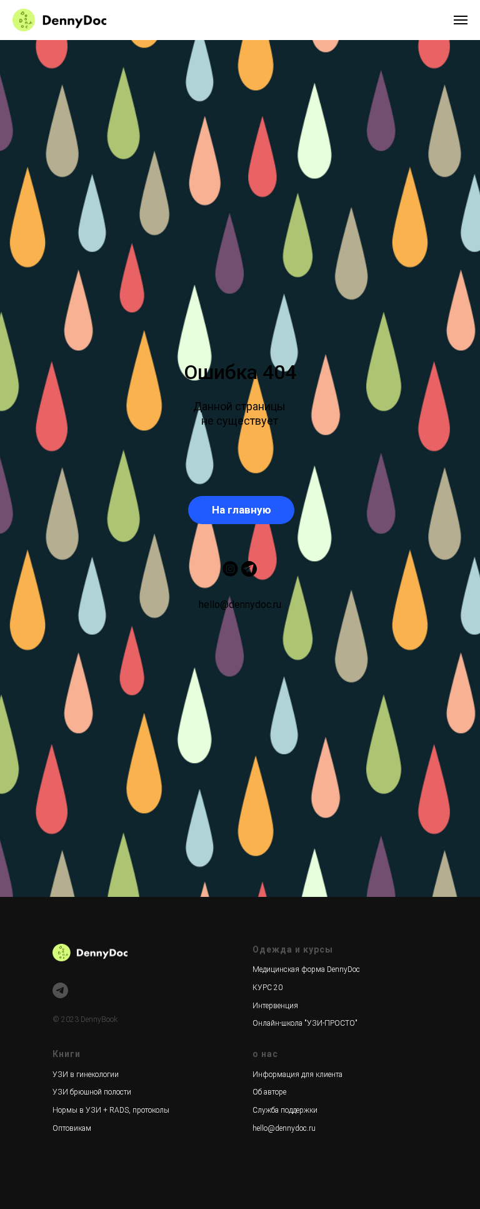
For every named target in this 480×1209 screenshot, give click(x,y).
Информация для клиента (297, 1074)
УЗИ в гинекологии (85, 1074)
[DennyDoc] (60, 990)
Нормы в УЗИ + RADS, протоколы (110, 1110)
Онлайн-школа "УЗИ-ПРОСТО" (305, 1023)
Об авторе (269, 1092)
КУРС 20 (267, 987)
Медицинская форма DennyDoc (306, 969)
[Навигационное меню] (461, 20)
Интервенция (275, 1005)
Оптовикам (71, 1128)
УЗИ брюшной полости (91, 1092)
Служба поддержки (285, 1110)
